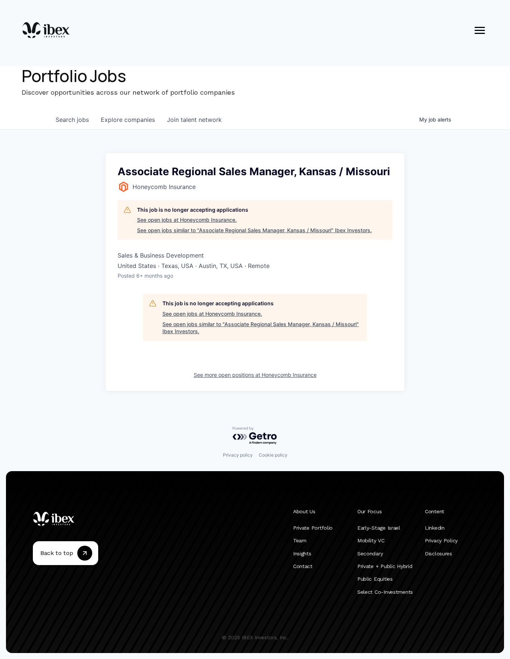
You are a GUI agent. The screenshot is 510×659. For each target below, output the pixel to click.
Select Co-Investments (385, 592)
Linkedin (435, 528)
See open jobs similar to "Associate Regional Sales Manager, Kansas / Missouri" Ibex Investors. (254, 230)
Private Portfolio (313, 528)
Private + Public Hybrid (385, 566)
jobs (72, 119)
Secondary (370, 553)
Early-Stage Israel (378, 528)
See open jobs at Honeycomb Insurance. (187, 220)
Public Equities (375, 579)
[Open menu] (480, 30)
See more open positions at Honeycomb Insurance (255, 375)
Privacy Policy (441, 541)
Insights (302, 553)
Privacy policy (238, 455)
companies (128, 119)
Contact (302, 566)
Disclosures (438, 553)
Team (300, 541)
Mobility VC (371, 541)
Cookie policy (273, 455)
